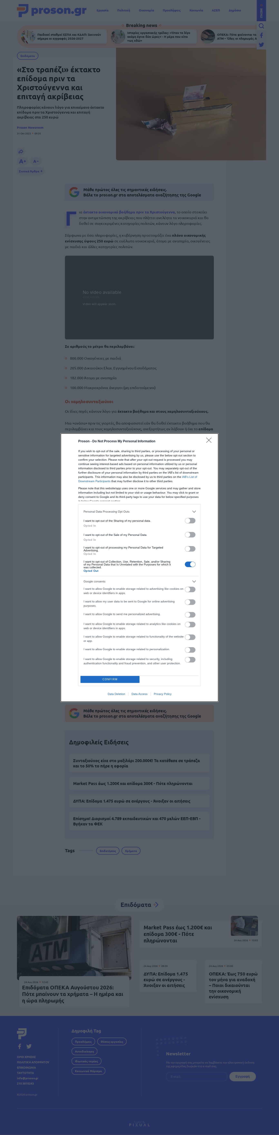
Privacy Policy (163, 694)
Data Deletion (116, 694)
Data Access (139, 694)
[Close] (210, 441)
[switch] (190, 520)
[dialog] (139, 568)
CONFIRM (110, 679)
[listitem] (139, 512)
